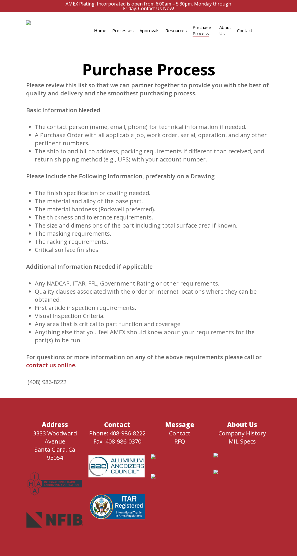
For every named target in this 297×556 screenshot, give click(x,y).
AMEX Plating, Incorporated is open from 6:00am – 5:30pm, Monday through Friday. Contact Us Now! (148, 6)
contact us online (50, 365)
